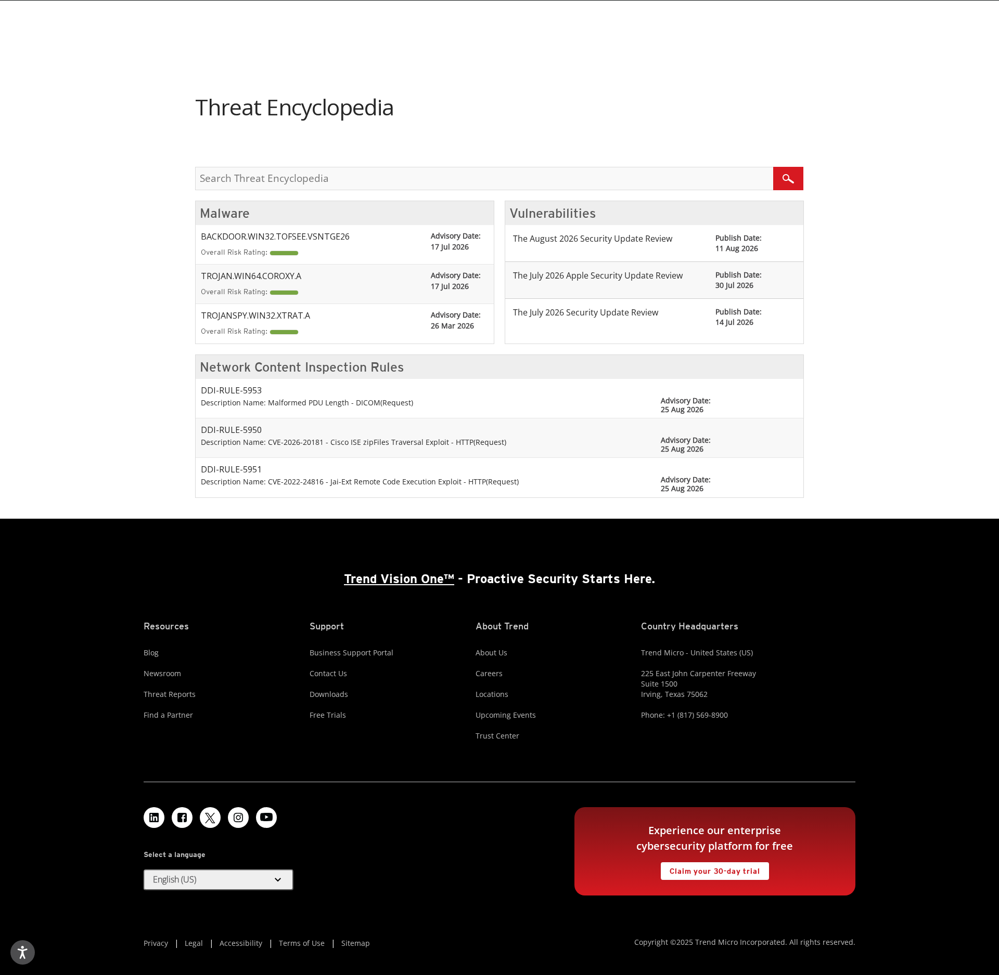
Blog (151, 652)
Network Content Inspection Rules (302, 367)
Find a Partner (168, 715)
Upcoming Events (506, 715)
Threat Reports (170, 694)
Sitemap (355, 943)
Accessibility (241, 943)
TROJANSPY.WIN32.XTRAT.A (255, 315)
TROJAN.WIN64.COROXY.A (251, 276)
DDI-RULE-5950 (231, 430)
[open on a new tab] (210, 817)
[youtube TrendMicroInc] (266, 817)
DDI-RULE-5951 (231, 469)
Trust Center (497, 736)
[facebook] (182, 817)
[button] (218, 879)
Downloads (329, 694)
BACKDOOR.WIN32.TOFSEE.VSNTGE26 (275, 236)
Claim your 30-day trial (710, 868)
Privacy (156, 943)
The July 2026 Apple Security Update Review (598, 275)
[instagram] (238, 817)
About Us (491, 652)
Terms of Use (302, 943)
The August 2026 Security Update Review (592, 238)
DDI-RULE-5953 (231, 390)
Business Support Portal (351, 652)
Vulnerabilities (552, 213)
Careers (489, 673)
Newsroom (162, 673)
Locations (492, 694)
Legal (194, 943)
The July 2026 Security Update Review (585, 312)
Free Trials (328, 715)
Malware (225, 213)
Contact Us (328, 673)
